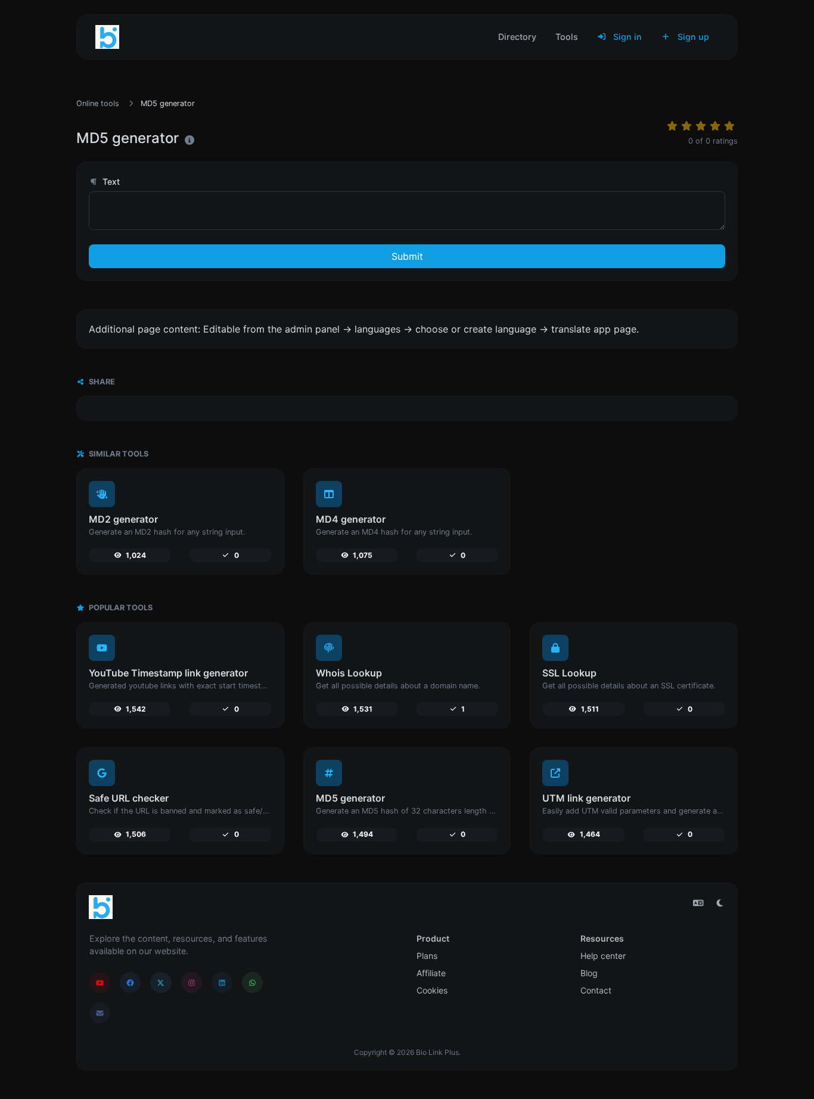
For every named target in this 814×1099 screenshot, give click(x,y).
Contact (595, 990)
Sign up (692, 37)
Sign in (626, 37)
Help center (603, 956)
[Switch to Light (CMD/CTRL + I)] (720, 903)
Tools (566, 37)
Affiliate (431, 973)
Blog (589, 973)
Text (110, 181)
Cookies (432, 990)
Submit (407, 256)
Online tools (97, 103)
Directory (517, 37)
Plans (427, 956)
